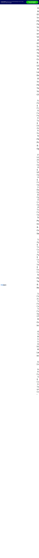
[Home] (3, 285)
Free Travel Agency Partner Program (32, 2)
